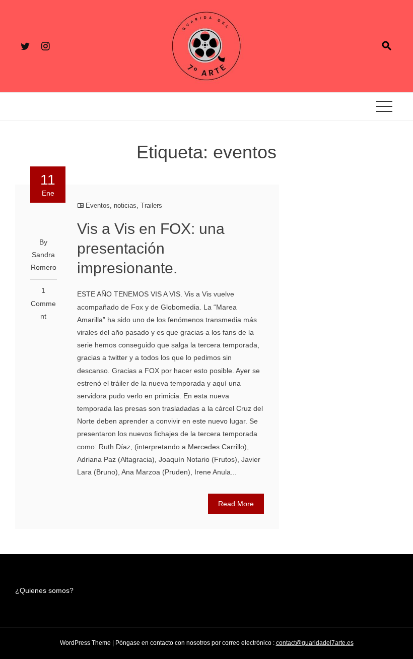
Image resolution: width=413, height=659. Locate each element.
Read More (236, 504)
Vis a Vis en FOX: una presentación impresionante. (151, 248)
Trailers (151, 205)
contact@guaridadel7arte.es (315, 642)
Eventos (98, 205)
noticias (125, 205)
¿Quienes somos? (44, 590)
